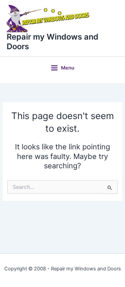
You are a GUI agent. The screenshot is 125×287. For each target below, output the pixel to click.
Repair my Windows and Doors (52, 41)
